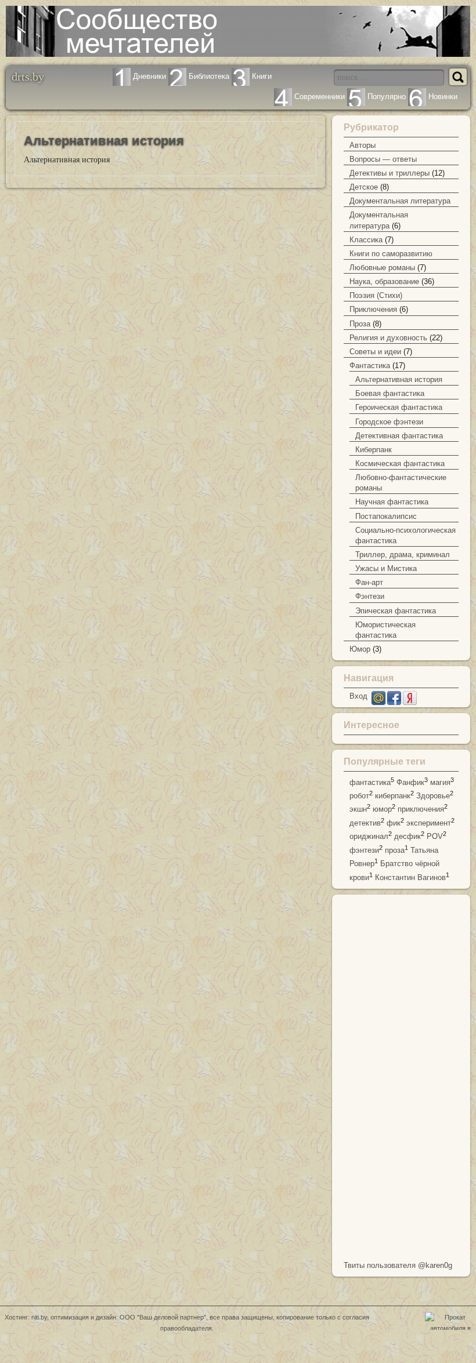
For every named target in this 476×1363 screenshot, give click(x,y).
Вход (358, 696)
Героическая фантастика (398, 407)
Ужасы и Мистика (386, 568)
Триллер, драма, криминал (402, 554)
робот (359, 795)
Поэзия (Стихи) (375, 295)
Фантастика (369, 365)
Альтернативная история (398, 379)
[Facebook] (394, 702)
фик (394, 823)
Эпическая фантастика (395, 610)
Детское (363, 187)
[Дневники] (121, 76)
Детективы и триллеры (389, 173)
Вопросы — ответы (383, 159)
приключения (421, 809)
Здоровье (433, 795)
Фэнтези (369, 596)
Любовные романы (382, 267)
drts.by (28, 76)
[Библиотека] (177, 76)
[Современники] (283, 96)
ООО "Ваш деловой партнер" (163, 1317)
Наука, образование (384, 281)
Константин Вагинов (410, 877)
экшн (358, 809)
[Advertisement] (401, 1074)
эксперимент (428, 823)
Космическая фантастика (400, 463)
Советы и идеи (375, 351)
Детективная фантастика (399, 435)
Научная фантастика (391, 501)
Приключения (373, 309)
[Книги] (240, 76)
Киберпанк (373, 449)
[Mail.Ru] (378, 702)
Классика (366, 239)
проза (395, 850)
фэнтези (364, 850)
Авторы (362, 145)
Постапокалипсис (386, 516)
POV (435, 837)
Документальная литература (399, 201)
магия (440, 782)
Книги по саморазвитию (390, 253)
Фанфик (410, 782)
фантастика (370, 782)
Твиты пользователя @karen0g (398, 1265)
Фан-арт (369, 582)
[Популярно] (356, 96)
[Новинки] (417, 96)
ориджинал (368, 837)
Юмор (359, 649)
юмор (382, 809)
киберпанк (392, 795)
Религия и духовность (388, 337)
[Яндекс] (410, 702)
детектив (365, 823)
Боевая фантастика (389, 393)
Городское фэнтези (389, 421)
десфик (407, 837)
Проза (359, 323)
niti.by (39, 1317)
